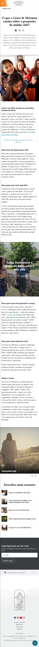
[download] (36, 475)
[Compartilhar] (32, 475)
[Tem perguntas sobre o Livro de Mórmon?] (35, 643)
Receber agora (8, 561)
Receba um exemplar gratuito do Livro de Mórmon (18, 141)
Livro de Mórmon (15, 315)
